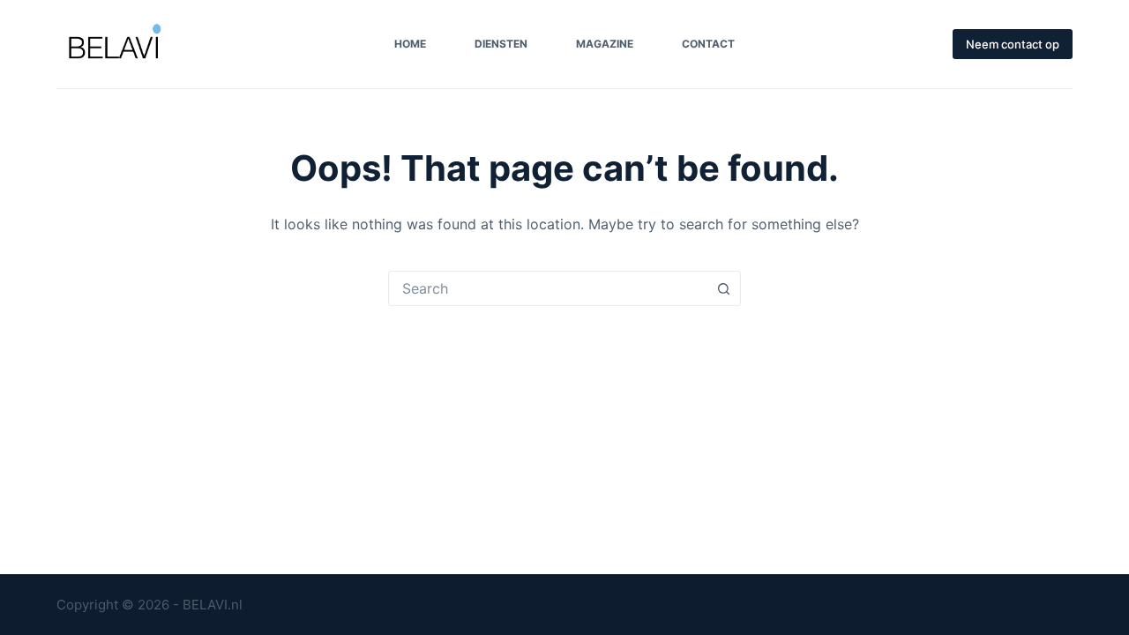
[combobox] (548, 288)
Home (410, 43)
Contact (708, 43)
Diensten (501, 43)
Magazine (604, 43)
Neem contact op (1012, 44)
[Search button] (723, 288)
